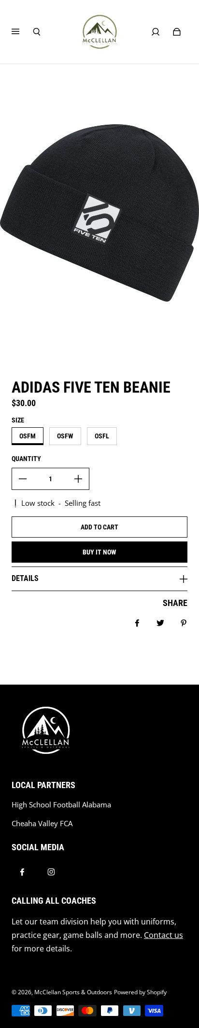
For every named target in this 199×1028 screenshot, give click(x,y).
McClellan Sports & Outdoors (73, 992)
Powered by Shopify (140, 992)
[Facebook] (22, 872)
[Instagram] (51, 872)
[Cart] (176, 31)
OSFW (65, 436)
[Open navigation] (22, 31)
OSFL (102, 436)
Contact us (163, 935)
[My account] (155, 31)
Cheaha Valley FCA (42, 823)
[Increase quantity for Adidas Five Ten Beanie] (78, 478)
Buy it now (99, 552)
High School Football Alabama (61, 805)
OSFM (27, 436)
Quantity (26, 458)
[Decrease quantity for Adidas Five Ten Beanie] (22, 478)
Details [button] (25, 578)
